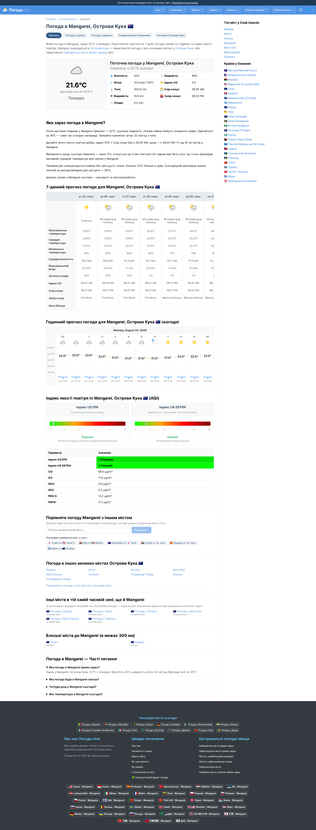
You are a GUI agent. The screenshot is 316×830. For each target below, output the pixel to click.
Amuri (92, 569)
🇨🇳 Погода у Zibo (204, 730)
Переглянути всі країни (185, 2)
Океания (232, 10)
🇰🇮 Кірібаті (231, 93)
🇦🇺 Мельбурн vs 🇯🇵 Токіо (122, 542)
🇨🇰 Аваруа (137, 643)
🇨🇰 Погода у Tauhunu (102, 620)
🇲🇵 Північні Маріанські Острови (244, 144)
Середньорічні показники (134, 35)
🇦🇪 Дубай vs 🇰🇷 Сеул (153, 542)
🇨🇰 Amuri (51, 643)
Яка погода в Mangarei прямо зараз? (74, 667)
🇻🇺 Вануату (231, 79)
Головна (50, 19)
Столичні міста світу (143, 772)
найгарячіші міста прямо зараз (84, 52)
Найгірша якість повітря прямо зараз (219, 772)
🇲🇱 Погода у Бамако (89, 724)
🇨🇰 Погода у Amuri (100, 613)
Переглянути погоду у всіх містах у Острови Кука (78, 585)
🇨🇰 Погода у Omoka (143, 613)
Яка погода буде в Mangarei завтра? (74, 679)
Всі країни (137, 766)
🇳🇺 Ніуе (229, 111)
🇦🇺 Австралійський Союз (240, 70)
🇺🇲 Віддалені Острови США (241, 84)
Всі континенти (140, 761)
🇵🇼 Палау (230, 134)
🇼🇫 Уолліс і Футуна (236, 171)
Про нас (136, 745)
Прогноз (54, 35)
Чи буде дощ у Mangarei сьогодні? (72, 686)
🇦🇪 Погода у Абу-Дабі (116, 724)
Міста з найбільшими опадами (216, 756)
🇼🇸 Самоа (230, 148)
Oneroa (177, 574)
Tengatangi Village (142, 574)
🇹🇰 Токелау (231, 158)
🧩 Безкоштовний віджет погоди (150, 777)
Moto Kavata (54, 574)
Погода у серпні (75, 35)
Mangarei (230, 43)
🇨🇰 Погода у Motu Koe (187, 613)
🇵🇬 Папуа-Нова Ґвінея (238, 139)
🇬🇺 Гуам (229, 88)
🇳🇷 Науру (230, 107)
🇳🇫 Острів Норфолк (236, 125)
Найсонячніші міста (210, 766)
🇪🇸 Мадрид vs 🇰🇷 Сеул (183, 542)
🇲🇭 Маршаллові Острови (240, 98)
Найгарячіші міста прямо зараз (216, 745)
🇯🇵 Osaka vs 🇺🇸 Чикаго (61, 542)
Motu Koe (179, 569)
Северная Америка (256, 10)
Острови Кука (68, 19)
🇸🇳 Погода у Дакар (228, 730)
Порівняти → (141, 530)
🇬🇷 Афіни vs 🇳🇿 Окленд (61, 548)
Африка (197, 10)
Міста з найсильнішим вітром (215, 761)
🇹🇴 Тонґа (229, 162)
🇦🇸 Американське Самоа (240, 75)
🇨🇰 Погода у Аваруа (59, 613)
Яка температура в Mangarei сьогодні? (76, 694)
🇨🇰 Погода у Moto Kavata (62, 620)
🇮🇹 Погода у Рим (128, 730)
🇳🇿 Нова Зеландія (235, 116)
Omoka (135, 569)
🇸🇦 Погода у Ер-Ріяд (153, 730)
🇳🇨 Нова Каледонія (236, 121)
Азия (159, 10)
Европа (215, 10)
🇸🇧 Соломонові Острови (240, 153)
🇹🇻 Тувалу (230, 167)
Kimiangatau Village (58, 579)
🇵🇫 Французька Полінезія (240, 181)
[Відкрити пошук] (300, 9)
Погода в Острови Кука (170, 35)
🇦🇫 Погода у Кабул (142, 724)
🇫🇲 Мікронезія (233, 102)
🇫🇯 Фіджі (229, 176)
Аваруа (50, 569)
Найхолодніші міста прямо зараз (217, 751)
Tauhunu (93, 574)
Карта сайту (138, 756)
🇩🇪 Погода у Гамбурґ (168, 724)
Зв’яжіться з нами (142, 751)
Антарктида (177, 10)
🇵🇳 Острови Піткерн (237, 130)
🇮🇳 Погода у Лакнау (227, 724)
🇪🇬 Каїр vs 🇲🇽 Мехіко (91, 542)
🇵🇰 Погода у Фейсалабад (198, 724)
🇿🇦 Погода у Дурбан (179, 730)
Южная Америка (284, 10)
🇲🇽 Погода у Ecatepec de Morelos (96, 730)
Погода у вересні (102, 35)
